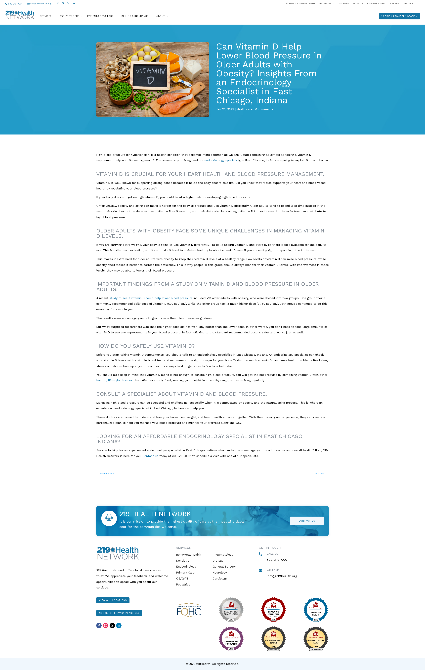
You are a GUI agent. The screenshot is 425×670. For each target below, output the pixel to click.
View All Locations (113, 600)
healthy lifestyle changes (114, 380)
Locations (325, 3)
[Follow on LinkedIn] (74, 3)
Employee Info (376, 3)
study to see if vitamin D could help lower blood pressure (150, 298)
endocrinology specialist (222, 160)
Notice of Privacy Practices (119, 613)
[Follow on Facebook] (58, 3)
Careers (394, 3)
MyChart (344, 3)
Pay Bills (358, 3)
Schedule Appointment (300, 3)
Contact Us (307, 520)
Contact (408, 3)
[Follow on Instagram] (63, 3)
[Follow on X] (68, 3)
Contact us (149, 456)
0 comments (264, 109)
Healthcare (245, 109)
